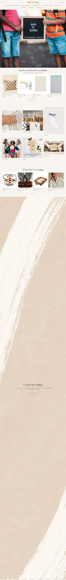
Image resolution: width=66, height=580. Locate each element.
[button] (3, 2)
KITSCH (24, 139)
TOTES (3, 139)
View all (33, 99)
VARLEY (45, 108)
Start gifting (33, 393)
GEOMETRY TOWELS (27, 111)
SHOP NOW (33, 41)
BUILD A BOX (46, 142)
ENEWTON (4, 111)
